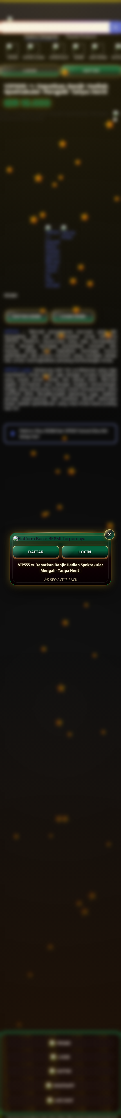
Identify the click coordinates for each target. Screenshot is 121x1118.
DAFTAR (36, 551)
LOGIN (85, 551)
